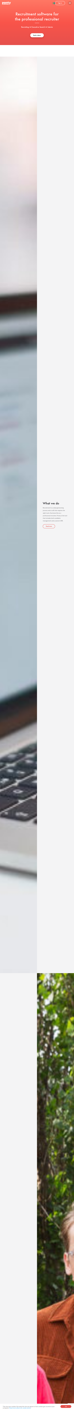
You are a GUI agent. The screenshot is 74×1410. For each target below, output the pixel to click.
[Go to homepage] (6, 3)
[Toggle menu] (70, 3)
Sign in (60, 3)
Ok (66, 1406)
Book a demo (37, 35)
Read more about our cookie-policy (20, 1408)
